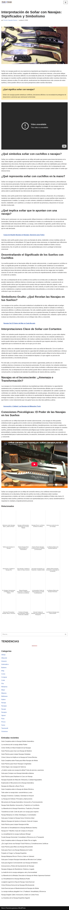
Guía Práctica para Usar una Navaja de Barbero (16, 751)
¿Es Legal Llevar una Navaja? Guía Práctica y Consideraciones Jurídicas (24, 843)
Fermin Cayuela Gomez (10, 20)
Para (2, 718)
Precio (3, 722)
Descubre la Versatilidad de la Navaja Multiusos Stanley (19, 827)
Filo (2, 683)
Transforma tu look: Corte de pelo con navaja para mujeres (20, 811)
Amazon (4, 661)
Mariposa (4, 686)
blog (2, 670)
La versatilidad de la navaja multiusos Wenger (16, 834)
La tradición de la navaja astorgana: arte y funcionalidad (19, 872)
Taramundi (4, 728)
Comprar (4, 677)
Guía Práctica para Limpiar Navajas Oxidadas (15, 754)
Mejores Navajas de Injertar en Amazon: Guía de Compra (19, 821)
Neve (3, 908)
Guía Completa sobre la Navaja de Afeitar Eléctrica (17, 789)
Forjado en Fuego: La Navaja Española (14, 853)
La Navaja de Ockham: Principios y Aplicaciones (16, 799)
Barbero (3, 667)
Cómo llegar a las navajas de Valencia (13, 767)
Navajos (4, 712)
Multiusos (4, 696)
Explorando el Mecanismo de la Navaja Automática (17, 783)
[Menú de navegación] (65, 2)
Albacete (4, 658)
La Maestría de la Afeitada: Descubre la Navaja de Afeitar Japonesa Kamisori (25, 875)
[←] (6, 2)
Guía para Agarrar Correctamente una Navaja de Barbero (19, 863)
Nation (3, 699)
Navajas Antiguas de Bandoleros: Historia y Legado (17, 869)
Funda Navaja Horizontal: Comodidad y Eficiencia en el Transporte (22, 837)
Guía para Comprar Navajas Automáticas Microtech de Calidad (21, 859)
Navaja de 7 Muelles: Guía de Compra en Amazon (17, 831)
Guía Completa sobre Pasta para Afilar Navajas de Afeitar (19, 760)
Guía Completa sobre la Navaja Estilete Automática (17, 741)
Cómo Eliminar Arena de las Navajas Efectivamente (17, 885)
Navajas (4, 706)
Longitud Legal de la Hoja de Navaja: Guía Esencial (17, 882)
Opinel (3, 715)
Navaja (3, 702)
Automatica (5, 664)
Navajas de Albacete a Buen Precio (12, 786)
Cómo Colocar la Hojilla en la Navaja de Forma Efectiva (19, 757)
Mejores (3, 693)
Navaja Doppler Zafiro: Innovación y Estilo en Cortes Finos (20, 894)
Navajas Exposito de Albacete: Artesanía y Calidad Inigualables (21, 779)
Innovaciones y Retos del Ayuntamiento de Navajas (17, 866)
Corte (3, 680)
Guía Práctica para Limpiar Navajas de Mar (15, 824)
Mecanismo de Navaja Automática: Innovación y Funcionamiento (22, 802)
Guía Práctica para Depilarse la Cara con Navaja (16, 776)
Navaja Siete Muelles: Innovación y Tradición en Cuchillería (20, 805)
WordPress (22, 908)
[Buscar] (66, 634)
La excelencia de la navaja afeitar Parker (14, 744)
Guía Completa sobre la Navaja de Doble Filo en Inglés (19, 840)
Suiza (3, 725)
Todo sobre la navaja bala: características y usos (16, 792)
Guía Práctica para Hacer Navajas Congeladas (16, 764)
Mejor (3, 690)
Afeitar (3, 654)
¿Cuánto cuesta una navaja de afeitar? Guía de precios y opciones (22, 770)
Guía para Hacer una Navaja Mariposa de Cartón (17, 850)
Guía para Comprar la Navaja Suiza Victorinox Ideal (17, 818)
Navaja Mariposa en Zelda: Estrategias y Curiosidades (18, 815)
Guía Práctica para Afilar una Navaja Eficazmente (17, 847)
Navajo (3, 709)
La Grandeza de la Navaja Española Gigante (15, 898)
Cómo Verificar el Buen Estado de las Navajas (16, 748)
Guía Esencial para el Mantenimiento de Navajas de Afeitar (20, 888)
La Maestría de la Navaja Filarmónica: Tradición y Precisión (20, 808)
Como (3, 674)
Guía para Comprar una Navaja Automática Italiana (17, 773)
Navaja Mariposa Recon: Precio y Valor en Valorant (17, 856)
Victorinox (4, 731)
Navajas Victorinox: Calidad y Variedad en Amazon (17, 795)
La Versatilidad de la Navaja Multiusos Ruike (15, 878)
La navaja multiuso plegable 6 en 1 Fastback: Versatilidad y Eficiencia (23, 891)
